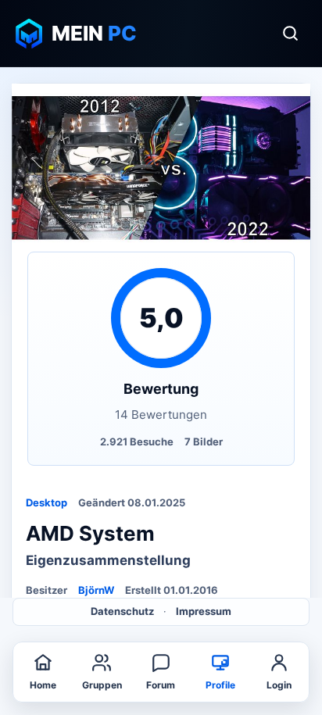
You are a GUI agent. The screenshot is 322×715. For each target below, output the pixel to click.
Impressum (203, 611)
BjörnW (96, 590)
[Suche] (290, 34)
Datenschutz (122, 611)
